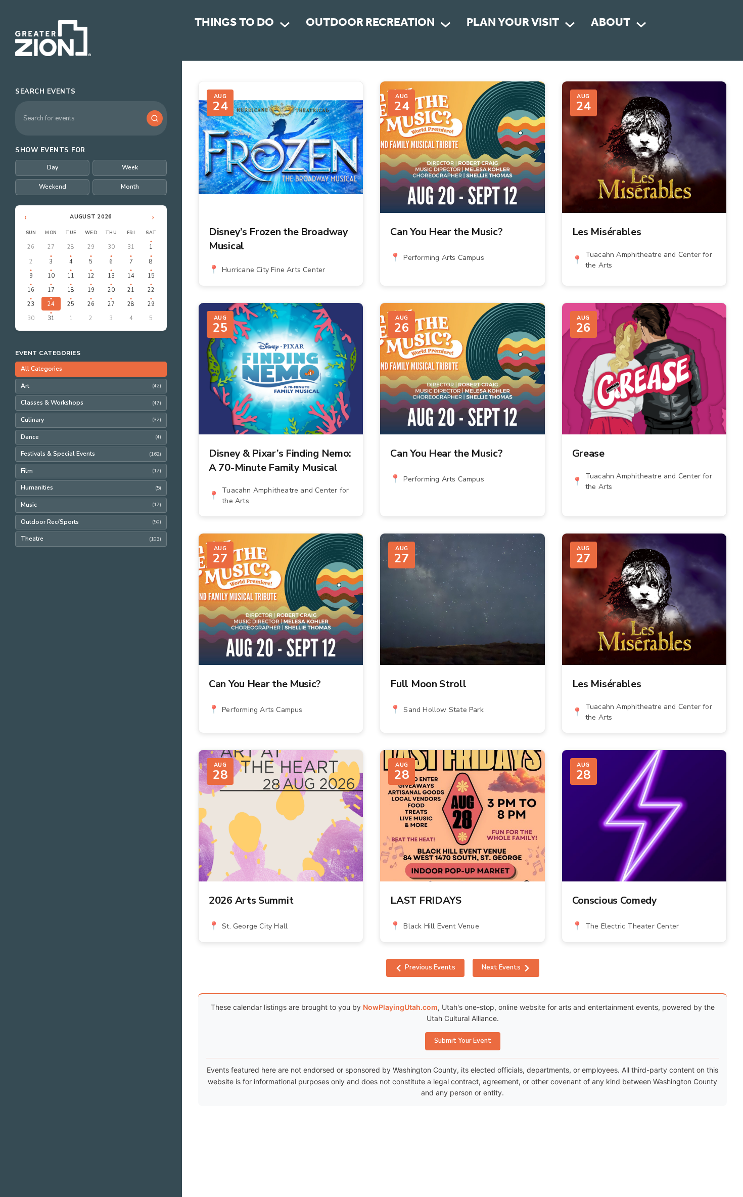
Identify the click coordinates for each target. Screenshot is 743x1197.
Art (91, 386)
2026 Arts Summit (251, 900)
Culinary (91, 420)
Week (130, 167)
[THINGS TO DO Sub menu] (285, 24)
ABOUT (610, 24)
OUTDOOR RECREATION (370, 24)
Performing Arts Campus (443, 257)
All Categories (41, 369)
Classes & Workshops (91, 402)
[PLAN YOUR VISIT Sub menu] (570, 24)
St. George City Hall (255, 926)
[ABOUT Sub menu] (641, 24)
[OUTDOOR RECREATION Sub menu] (445, 24)
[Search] (155, 118)
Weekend (52, 187)
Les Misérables (606, 232)
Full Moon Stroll (428, 684)
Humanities (91, 487)
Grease (588, 453)
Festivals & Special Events (91, 454)
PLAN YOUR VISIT (513, 24)
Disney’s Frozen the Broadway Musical (278, 239)
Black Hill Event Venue (441, 926)
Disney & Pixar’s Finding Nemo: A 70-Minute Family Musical (280, 460)
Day (52, 167)
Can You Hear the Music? (446, 232)
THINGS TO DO (234, 24)
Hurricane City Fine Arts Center (273, 270)
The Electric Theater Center (632, 926)
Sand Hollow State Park (443, 710)
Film (91, 471)
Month (130, 187)
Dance (91, 437)
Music (91, 505)
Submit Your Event (462, 1040)
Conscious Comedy (614, 900)
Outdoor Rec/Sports (91, 522)
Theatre (91, 539)
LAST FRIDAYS (425, 900)
